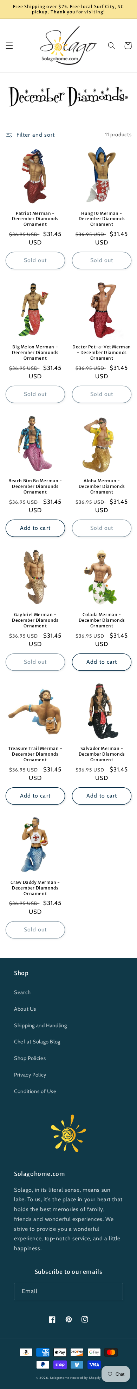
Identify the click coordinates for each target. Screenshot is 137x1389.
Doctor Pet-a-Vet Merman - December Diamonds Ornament (101, 352)
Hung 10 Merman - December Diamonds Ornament (102, 219)
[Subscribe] (114, 1291)
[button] (9, 45)
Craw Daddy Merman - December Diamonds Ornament (35, 888)
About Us (25, 1009)
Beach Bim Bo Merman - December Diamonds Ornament (35, 486)
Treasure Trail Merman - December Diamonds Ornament (35, 754)
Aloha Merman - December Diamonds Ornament (102, 486)
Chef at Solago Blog (37, 1041)
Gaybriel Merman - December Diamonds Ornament (35, 620)
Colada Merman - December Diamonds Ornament (102, 620)
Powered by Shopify (85, 1377)
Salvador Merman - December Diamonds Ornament (102, 754)
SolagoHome (59, 1377)
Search (22, 992)
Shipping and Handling (40, 1025)
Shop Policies (30, 1058)
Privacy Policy (30, 1075)
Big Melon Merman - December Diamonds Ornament (35, 352)
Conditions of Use (35, 1091)
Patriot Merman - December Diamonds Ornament (35, 219)
